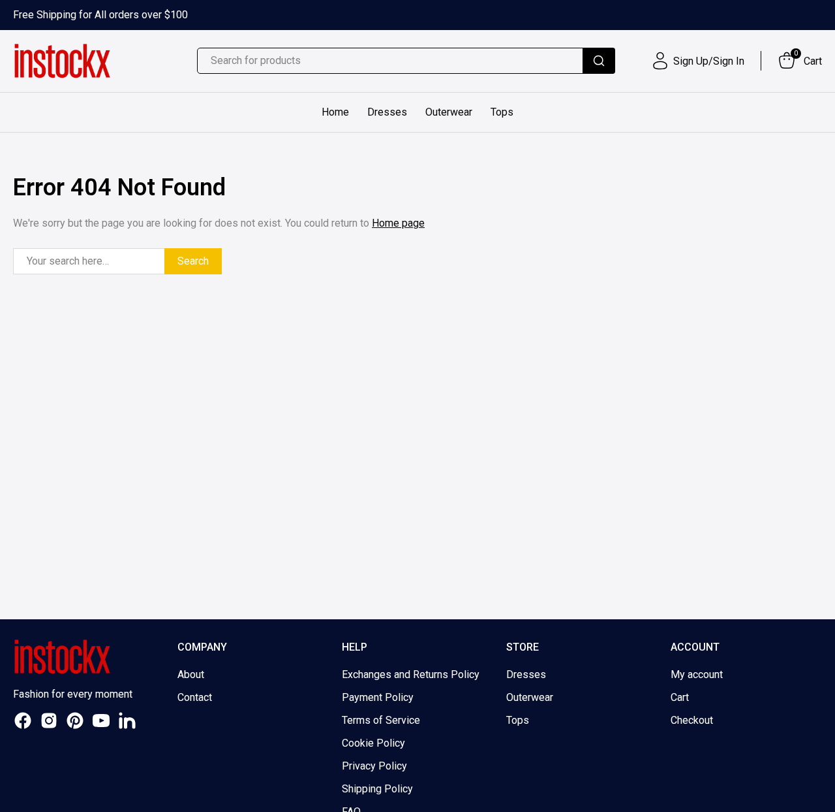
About (190, 674)
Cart (680, 697)
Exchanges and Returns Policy (410, 674)
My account (697, 674)
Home (335, 112)
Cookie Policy (373, 743)
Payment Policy (378, 697)
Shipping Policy (377, 789)
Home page (398, 223)
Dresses (387, 112)
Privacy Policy (374, 766)
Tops (502, 112)
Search (193, 261)
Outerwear (448, 112)
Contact (194, 697)
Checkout (692, 720)
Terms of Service (381, 720)
